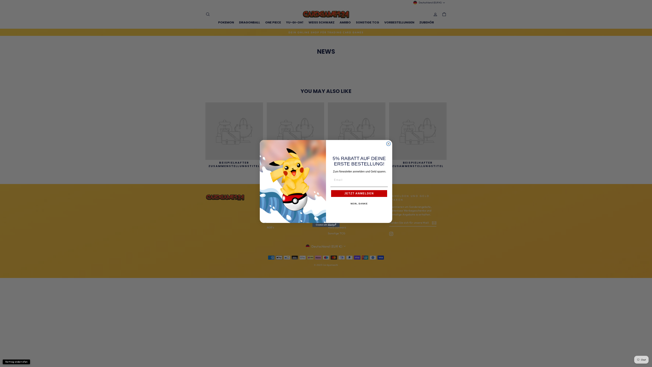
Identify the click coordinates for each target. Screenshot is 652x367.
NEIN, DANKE (359, 204)
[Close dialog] (388, 144)
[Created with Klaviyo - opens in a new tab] (326, 225)
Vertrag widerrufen (16, 361)
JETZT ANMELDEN (359, 193)
